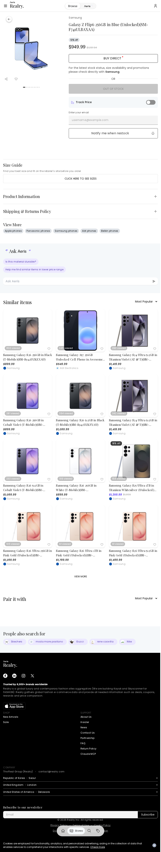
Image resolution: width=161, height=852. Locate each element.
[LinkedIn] (14, 676)
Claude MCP (88, 754)
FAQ (82, 743)
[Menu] (5, 6)
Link (61, 830)
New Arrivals (10, 716)
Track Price (84, 102)
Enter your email (79, 112)
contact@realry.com (51, 771)
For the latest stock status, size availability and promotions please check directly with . (109, 70)
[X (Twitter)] (32, 676)
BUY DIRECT (112, 58)
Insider (84, 722)
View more (80, 576)
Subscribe (148, 815)
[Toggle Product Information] (155, 196)
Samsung (75, 18)
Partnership (87, 738)
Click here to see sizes (81, 179)
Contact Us (87, 732)
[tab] (87, 6)
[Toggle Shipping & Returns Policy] (155, 211)
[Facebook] (5, 676)
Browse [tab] (71, 6)
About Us (86, 716)
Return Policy (88, 748)
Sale (6, 722)
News (83, 727)
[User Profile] (152, 6)
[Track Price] (151, 102)
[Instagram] (23, 676)
